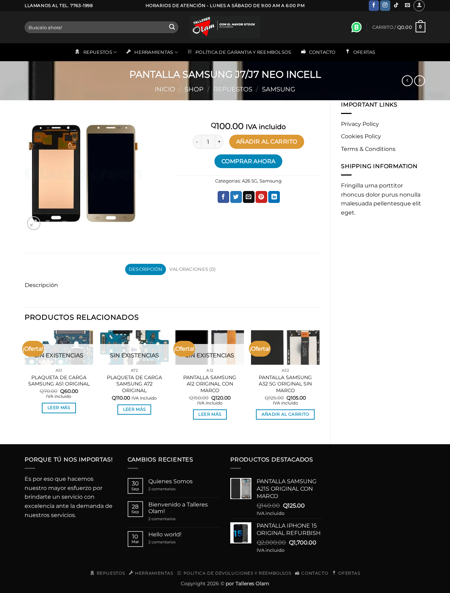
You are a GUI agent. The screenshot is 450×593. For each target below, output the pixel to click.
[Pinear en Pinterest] (261, 197)
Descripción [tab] (146, 269)
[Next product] (407, 80)
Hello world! (164, 534)
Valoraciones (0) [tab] (192, 269)
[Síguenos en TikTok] (396, 5)
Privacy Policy (360, 124)
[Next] (319, 381)
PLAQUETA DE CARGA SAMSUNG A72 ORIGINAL (134, 384)
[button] (419, 5)
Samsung (278, 89)
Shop (194, 89)
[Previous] (25, 381)
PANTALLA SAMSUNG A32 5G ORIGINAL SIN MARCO (285, 384)
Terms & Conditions (368, 149)
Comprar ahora (248, 161)
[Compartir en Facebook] (223, 197)
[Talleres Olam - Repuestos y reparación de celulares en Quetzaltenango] (225, 27)
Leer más (58, 407)
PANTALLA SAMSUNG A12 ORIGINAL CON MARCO (209, 384)
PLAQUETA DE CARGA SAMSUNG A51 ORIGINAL (59, 380)
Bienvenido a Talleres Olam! (178, 508)
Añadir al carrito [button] (285, 414)
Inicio (165, 89)
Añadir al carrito (266, 141)
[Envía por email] (249, 197)
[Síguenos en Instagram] (385, 5)
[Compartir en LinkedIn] (274, 197)
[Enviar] (172, 27)
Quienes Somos (170, 481)
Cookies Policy (361, 136)
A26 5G (249, 181)
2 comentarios (169, 489)
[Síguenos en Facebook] (374, 5)
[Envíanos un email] (407, 5)
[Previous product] (419, 80)
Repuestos (232, 89)
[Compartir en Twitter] (236, 197)
